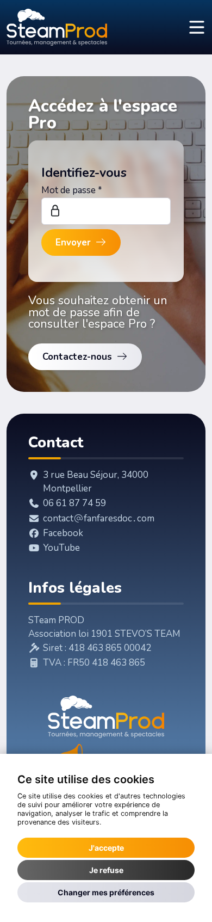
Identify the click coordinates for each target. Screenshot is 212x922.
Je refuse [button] (106, 870)
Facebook (63, 533)
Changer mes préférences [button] (106, 892)
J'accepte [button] (106, 847)
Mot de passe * (71, 190)
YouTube (61, 548)
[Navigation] (196, 27)
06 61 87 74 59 (74, 503)
